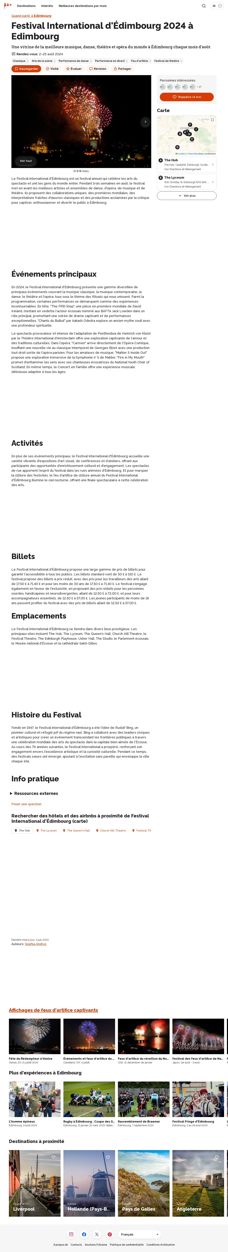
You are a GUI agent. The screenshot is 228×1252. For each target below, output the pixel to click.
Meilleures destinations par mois (83, 6)
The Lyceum (48, 830)
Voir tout (26, 160)
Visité (54, 69)
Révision (100, 69)
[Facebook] (84, 1234)
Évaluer (76, 69)
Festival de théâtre (166, 60)
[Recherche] (204, 5)
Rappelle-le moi (189, 97)
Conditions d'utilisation (160, 1244)
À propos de (60, 1244)
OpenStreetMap (196, 153)
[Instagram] (71, 1234)
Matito (85, 171)
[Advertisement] (81, 233)
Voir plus (190, 195)
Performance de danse (74, 60)
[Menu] (217, 5)
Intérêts (47, 6)
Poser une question (26, 804)
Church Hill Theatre (113, 830)
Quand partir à (31, 16)
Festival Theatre (147, 830)
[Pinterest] (109, 1234)
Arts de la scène (42, 60)
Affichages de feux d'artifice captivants (53, 1010)
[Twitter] (97, 1234)
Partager (124, 69)
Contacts (76, 1244)
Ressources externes (36, 793)
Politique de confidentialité (127, 1244)
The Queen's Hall (78, 830)
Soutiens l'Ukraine (96, 1244)
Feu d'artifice (139, 60)
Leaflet (181, 153)
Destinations (26, 6)
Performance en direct (110, 60)
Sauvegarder (28, 69)
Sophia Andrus (35, 944)
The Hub (24, 830)
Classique (19, 60)
